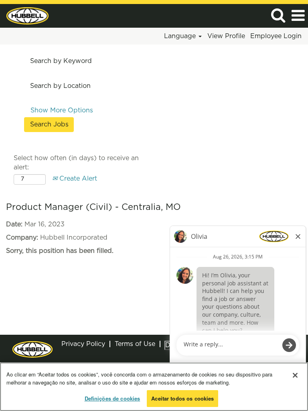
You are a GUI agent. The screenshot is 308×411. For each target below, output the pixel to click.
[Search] (278, 15)
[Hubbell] (24, 15)
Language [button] (181, 36)
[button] (298, 16)
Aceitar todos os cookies (182, 398)
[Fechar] (295, 375)
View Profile (226, 36)
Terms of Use (135, 344)
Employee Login (276, 36)
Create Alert (77, 178)
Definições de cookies (112, 398)
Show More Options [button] (61, 110)
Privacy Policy (83, 344)
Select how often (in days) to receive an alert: (76, 163)
